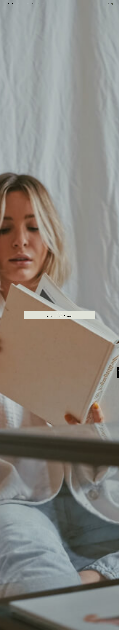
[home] (9, 3)
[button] (18, 4)
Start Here (42, 3)
